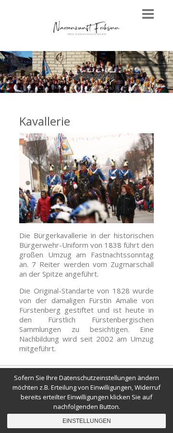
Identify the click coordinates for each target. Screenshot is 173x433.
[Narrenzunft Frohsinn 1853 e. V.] (86, 29)
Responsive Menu (148, 14)
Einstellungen (86, 421)
